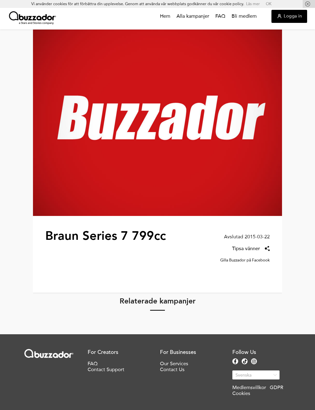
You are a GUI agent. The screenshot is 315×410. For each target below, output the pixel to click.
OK (268, 3)
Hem (165, 16)
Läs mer (253, 3)
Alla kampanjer (192, 16)
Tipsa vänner (246, 248)
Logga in (293, 16)
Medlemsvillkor (249, 387)
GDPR (276, 387)
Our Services (174, 363)
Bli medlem (244, 16)
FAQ (220, 16)
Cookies (241, 393)
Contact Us (172, 369)
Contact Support (106, 369)
